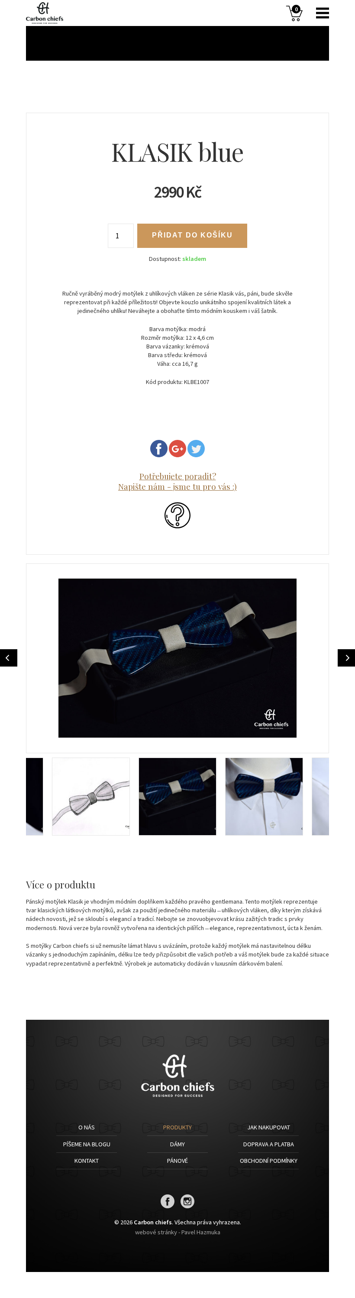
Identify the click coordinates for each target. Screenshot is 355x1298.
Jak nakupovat (268, 1127)
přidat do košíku (192, 235)
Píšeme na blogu (86, 1144)
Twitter (196, 448)
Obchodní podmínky (268, 1161)
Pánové (177, 1161)
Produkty (177, 1127)
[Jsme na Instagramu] (187, 1206)
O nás (86, 1127)
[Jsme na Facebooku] (167, 1206)
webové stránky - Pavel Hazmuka (177, 1232)
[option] (177, 658)
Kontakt (86, 1161)
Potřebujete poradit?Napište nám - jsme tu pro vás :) (177, 481)
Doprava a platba (268, 1144)
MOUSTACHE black (8, 658)
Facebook (159, 448)
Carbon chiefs (47, 13)
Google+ (177, 448)
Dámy (177, 1144)
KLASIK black (346, 658)
